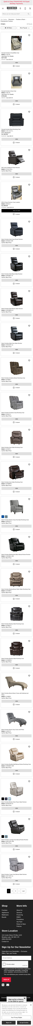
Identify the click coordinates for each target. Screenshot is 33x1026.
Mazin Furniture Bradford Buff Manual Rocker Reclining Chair (16, 764)
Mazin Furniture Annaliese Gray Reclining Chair (12, 412)
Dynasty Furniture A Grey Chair (8, 91)
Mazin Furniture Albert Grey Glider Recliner (11, 343)
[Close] (31, 1005)
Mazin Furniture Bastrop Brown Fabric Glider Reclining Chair (15, 589)
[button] (3, 8)
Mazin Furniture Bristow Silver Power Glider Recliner (14, 802)
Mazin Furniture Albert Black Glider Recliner (11, 274)
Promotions (20, 919)
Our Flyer (19, 922)
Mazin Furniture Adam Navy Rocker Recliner (12, 239)
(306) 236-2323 (6, 939)
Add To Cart (16, 210)
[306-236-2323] (25, 8)
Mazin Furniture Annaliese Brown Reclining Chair (13, 378)
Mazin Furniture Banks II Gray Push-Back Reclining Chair (15, 520)
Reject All (8, 1022)
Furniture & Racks (20, 19)
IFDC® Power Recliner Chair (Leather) (10, 202)
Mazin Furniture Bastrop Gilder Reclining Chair (12, 624)
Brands (4, 917)
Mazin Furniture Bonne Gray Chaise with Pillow (12, 729)
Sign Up (6, 979)
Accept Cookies (24, 1022)
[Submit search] (29, 14)
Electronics (11, 19)
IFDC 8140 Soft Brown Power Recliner (10, 167)
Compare (17, 66)
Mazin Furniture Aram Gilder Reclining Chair (12, 447)
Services (19, 912)
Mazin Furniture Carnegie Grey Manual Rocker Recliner (14, 839)
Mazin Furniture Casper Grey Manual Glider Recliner (14, 874)
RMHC (19, 917)
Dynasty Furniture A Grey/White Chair (10, 53)
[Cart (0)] (30, 8)
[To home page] (12, 8)
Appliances (5, 912)
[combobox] (24, 27)
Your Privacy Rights (16, 1017)
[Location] (20, 8)
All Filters (9, 28)
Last (23, 891)
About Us (19, 910)
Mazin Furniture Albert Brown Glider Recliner (12, 308)
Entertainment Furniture (7, 21)
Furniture (4, 910)
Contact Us (5, 941)
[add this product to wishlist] (29, 35)
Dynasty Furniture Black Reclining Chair (11, 129)
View (16, 62)
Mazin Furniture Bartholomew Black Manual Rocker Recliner (15, 554)
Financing (20, 915)
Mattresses (5, 915)
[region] (16, 1014)
